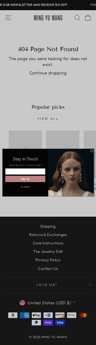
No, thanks (25, 186)
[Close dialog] (91, 150)
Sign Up (25, 178)
